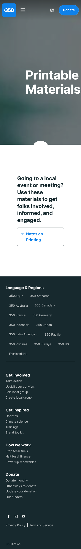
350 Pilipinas (18, 344)
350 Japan (44, 325)
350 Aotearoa (39, 296)
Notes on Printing (34, 237)
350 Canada (43, 305)
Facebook (9, 516)
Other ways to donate (21, 486)
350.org (15, 295)
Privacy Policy (15, 525)
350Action (13, 544)
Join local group (17, 392)
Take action (14, 381)
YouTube (24, 516)
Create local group (19, 397)
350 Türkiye (42, 344)
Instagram (16, 516)
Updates (12, 416)
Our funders (14, 497)
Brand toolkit (15, 432)
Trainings (12, 427)
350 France (17, 315)
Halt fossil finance (18, 456)
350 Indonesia (19, 325)
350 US (63, 344)
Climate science (17, 421)
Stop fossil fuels (17, 451)
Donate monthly (17, 480)
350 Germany (42, 315)
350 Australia (18, 305)
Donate (69, 10)
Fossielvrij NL (18, 354)
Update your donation (21, 491)
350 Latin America (22, 334)
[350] (9, 10)
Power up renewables (21, 462)
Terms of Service (41, 525)
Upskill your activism (20, 386)
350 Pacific (52, 334)
